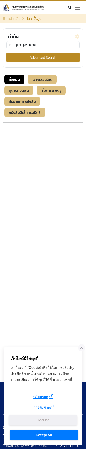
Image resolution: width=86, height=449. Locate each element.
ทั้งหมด (14, 79)
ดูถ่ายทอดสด (19, 90)
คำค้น (13, 36)
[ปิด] (81, 347)
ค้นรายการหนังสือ (22, 101)
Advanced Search (43, 57)
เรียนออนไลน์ (42, 79)
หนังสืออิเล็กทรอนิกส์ (25, 112)
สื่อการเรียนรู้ (51, 90)
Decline (43, 420)
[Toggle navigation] (77, 7)
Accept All (44, 435)
